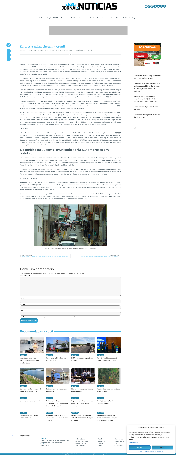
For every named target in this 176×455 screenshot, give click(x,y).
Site (21, 310)
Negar (162, 447)
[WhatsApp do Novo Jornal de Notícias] (161, 6)
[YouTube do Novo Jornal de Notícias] (158, 6)
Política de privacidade (156, 451)
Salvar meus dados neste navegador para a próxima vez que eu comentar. (49, 317)
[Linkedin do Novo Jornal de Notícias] (152, 6)
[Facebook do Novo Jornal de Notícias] (146, 6)
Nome (22, 298)
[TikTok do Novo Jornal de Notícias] (164, 6)
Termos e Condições (144, 451)
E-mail (22, 304)
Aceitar (139, 447)
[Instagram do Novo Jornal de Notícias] (149, 6)
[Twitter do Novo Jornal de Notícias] (155, 6)
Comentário (25, 276)
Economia (23, 355)
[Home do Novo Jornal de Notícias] (89, 6)
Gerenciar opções (133, 442)
